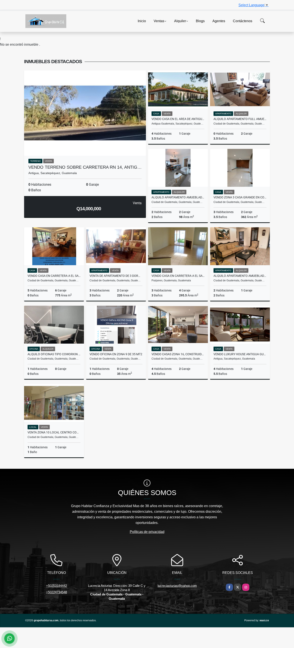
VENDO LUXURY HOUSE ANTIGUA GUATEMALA (240, 354)
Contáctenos (242, 21)
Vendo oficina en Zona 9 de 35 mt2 (116, 354)
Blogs (200, 21)
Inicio (142, 21)
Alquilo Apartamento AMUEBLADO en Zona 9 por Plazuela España (240, 275)
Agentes (218, 21)
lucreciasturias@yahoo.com (177, 585)
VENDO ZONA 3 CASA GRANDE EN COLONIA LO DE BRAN (240, 197)
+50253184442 (56, 585)
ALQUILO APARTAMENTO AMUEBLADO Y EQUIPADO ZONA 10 (178, 197)
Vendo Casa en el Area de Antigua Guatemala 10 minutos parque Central (178, 119)
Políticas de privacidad (147, 532)
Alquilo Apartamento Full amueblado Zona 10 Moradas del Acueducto (240, 119)
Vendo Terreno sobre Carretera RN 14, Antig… (85, 167)
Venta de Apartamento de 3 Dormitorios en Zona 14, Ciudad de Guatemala (116, 275)
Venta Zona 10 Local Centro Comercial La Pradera (54, 432)
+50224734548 (56, 592)
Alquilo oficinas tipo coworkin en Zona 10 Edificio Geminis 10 (54, 354)
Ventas (159, 21)
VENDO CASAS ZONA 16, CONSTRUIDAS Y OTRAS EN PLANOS (178, 354)
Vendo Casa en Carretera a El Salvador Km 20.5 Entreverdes (178, 275)
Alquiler (180, 21)
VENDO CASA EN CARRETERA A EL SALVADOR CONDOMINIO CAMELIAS (54, 275)
